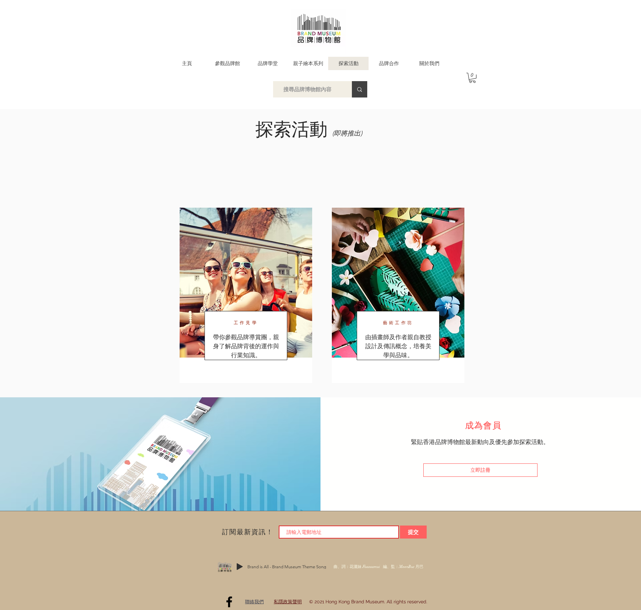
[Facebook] (229, 602)
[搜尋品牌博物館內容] (359, 89)
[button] (472, 78)
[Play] (240, 566)
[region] (398, 295)
